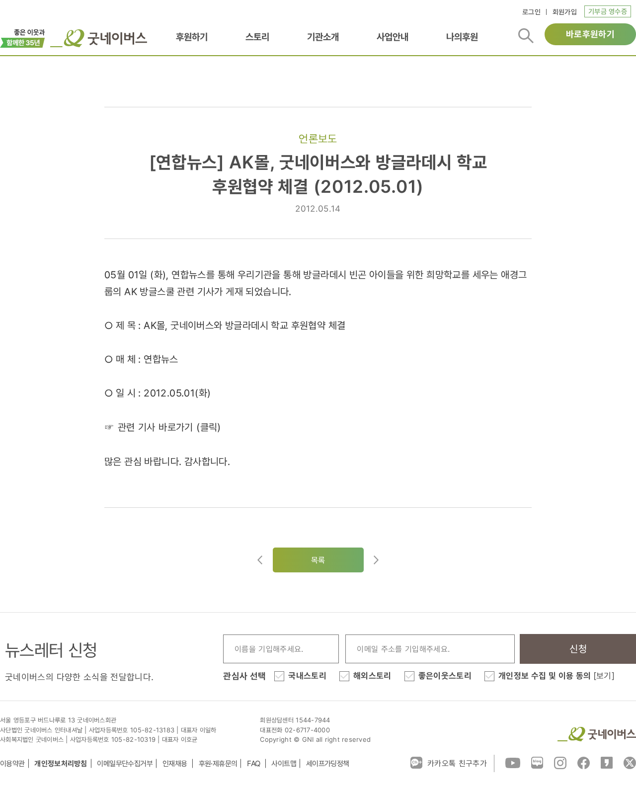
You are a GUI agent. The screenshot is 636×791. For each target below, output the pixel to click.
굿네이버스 (596, 734)
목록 (318, 560)
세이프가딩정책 (327, 763)
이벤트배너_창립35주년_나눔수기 (22, 37)
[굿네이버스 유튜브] (512, 762)
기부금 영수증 (607, 11)
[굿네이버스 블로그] (537, 762)
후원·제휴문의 (218, 763)
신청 (578, 649)
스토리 (257, 37)
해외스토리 (372, 676)
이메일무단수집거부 (125, 763)
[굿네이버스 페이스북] (583, 762)
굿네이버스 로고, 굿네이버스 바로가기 (98, 38)
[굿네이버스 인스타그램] (560, 762)
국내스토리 (307, 676)
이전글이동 (260, 560)
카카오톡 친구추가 (457, 763)
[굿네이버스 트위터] (630, 762)
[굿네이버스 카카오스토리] (607, 762)
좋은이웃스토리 (445, 676)
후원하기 (192, 37)
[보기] (604, 676)
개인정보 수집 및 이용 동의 (556, 676)
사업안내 (392, 37)
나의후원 (462, 37)
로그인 (531, 11)
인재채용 (175, 763)
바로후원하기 (590, 34)
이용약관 (12, 763)
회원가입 (565, 11)
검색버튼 (526, 35)
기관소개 (323, 37)
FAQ (254, 763)
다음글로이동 (376, 560)
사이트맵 (283, 763)
